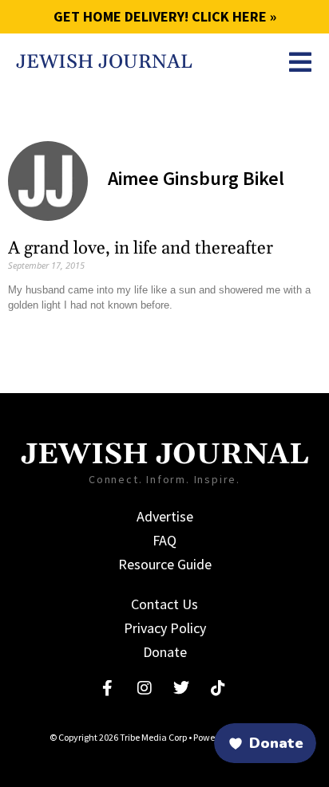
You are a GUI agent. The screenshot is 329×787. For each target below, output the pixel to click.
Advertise (165, 516)
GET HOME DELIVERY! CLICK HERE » (165, 16)
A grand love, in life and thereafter (140, 249)
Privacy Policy (165, 628)
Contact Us (164, 604)
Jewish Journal (104, 62)
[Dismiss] (59, 720)
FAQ (164, 540)
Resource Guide (165, 564)
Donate (165, 652)
